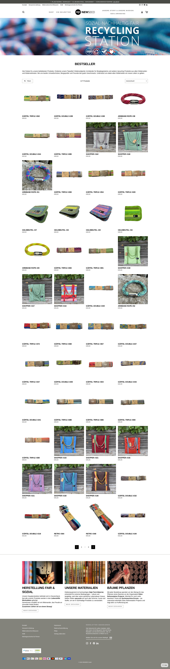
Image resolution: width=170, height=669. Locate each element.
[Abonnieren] (111, 638)
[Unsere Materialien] (85, 572)
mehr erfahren (30, 610)
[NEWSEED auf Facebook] (90, 643)
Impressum (57, 625)
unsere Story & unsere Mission (118, 10)
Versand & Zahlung (34, 5)
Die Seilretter (63, 12)
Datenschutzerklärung (61, 628)
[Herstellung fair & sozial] (42, 572)
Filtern (29, 81)
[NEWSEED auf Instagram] (87, 643)
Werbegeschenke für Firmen (73, 5)
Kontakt (24, 5)
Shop (51, 12)
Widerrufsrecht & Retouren (50, 5)
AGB (61, 5)
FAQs (55, 631)
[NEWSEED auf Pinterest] (94, 643)
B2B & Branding (118, 13)
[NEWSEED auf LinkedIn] (97, 643)
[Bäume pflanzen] (127, 572)
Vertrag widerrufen (59, 633)
